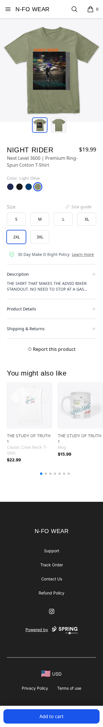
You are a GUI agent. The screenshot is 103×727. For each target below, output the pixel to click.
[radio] (16, 219)
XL (87, 219)
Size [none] (11, 207)
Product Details (21, 309)
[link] (29, 405)
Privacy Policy (35, 688)
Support (51, 550)
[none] (78, 207)
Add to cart (51, 716)
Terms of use (69, 688)
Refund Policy (51, 592)
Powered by (36, 629)
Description (18, 274)
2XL (16, 237)
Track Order (51, 564)
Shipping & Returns (26, 328)
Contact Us (51, 578)
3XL (40, 237)
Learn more (83, 254)
